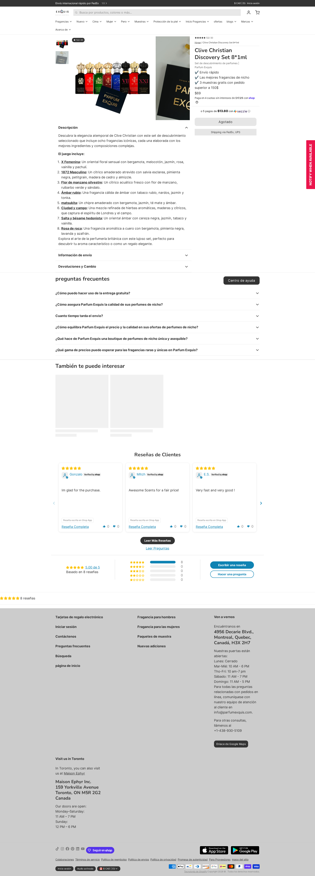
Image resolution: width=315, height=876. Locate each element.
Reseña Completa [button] (75, 527)
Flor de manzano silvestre (81, 182)
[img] (71, 468)
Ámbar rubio (71, 193)
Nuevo (80, 21)
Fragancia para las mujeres (158, 627)
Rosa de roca (71, 228)
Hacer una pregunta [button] (232, 574)
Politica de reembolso (114, 859)
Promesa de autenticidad (193, 859)
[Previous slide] (54, 503)
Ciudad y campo (74, 208)
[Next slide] (261, 503)
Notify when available (310, 164)
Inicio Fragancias (196, 21)
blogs (230, 21)
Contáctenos (65, 636)
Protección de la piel (165, 21)
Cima (95, 21)
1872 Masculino (73, 172)
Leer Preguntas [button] (157, 548)
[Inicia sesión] (247, 12)
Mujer (109, 21)
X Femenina (70, 162)
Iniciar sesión (66, 627)
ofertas (218, 21)
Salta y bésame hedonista (81, 218)
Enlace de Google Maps (231, 743)
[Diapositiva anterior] (76, 77)
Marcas (245, 21)
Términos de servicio (87, 859)
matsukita (69, 203)
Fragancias (62, 21)
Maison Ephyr (74, 773)
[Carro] (256, 12)
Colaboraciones (64, 859)
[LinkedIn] (77, 850)
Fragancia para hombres (156, 617)
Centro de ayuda (241, 280)
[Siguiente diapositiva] (184, 77)
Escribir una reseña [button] (232, 565)
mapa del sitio (240, 859)
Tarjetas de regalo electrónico (79, 617)
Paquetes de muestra (154, 636)
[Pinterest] (72, 850)
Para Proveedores (219, 859)
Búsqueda (63, 656)
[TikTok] (57, 850)
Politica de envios (138, 859)
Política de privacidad (163, 859)
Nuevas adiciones (151, 646)
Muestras (140, 21)
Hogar (198, 42)
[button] (225, 111)
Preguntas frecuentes (72, 646)
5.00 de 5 (92, 567)
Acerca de (61, 29)
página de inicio (67, 666)
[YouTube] (83, 850)
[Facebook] (67, 850)
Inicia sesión (253, 3)
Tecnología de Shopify (195, 871)
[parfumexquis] (62, 12)
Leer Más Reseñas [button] (157, 540)
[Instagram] (62, 850)
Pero (124, 21)
